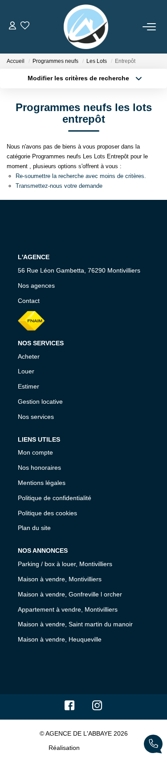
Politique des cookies (47, 513)
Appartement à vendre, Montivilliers (68, 609)
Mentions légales (41, 482)
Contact (29, 300)
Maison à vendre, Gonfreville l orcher (70, 594)
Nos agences (36, 285)
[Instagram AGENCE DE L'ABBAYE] (97, 707)
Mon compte (35, 452)
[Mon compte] (12, 27)
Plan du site (34, 527)
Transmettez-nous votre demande (59, 185)
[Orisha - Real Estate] (100, 747)
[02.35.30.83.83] (153, 745)
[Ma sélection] (24, 27)
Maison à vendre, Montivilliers (60, 579)
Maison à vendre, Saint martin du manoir (75, 624)
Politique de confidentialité (54, 497)
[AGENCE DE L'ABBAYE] (86, 26)
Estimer (28, 386)
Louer (26, 371)
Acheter (29, 356)
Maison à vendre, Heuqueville (60, 639)
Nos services (36, 416)
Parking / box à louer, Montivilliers (65, 563)
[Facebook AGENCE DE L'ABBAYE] (69, 707)
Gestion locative (40, 401)
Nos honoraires (39, 467)
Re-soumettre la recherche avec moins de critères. (81, 176)
